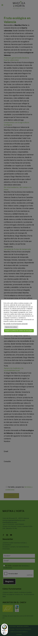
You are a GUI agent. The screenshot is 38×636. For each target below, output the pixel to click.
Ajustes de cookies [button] (11, 327)
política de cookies (15, 321)
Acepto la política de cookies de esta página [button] (19, 330)
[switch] (4, 633)
